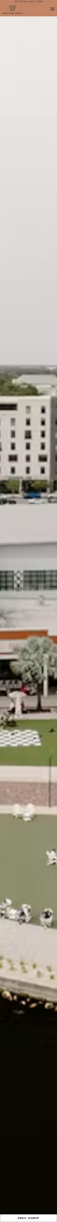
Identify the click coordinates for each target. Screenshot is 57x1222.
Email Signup (28, 1218)
